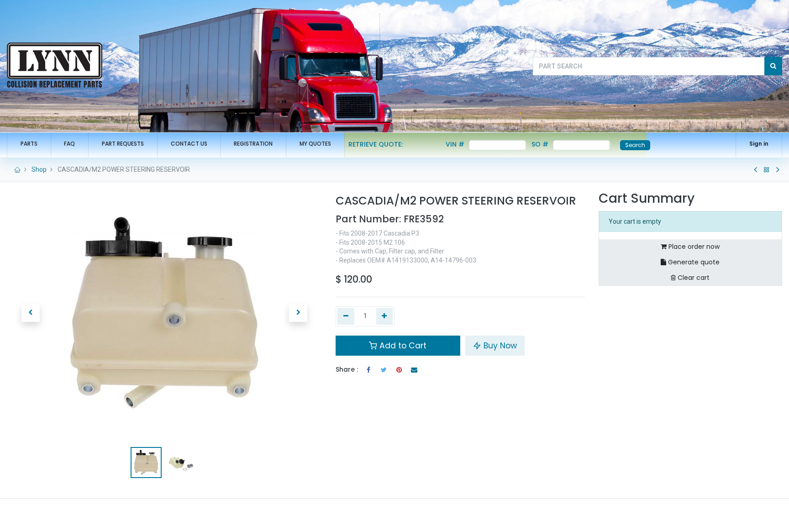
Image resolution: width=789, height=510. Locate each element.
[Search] (773, 66)
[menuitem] (29, 144)
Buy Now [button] (499, 345)
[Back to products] (766, 170)
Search (635, 145)
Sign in (758, 143)
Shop (39, 169)
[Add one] (384, 316)
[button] (30, 312)
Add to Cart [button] (401, 345)
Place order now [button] (693, 246)
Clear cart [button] (693, 277)
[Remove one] (345, 316)
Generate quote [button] (693, 262)
